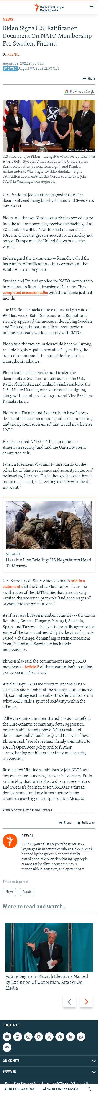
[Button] (89, 79)
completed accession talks (25, 293)
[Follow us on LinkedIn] (70, 1037)
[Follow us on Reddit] (17, 1037)
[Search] (89, 1089)
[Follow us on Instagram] (28, 1037)
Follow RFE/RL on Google (59, 1089)
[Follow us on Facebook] (59, 1037)
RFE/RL (13, 54)
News (8, 20)
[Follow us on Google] (38, 1037)
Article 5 (31, 667)
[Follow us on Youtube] (7, 1037)
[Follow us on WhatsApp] (81, 1037)
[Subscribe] (7, 1047)
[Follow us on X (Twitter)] (49, 1037)
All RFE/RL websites (19, 1089)
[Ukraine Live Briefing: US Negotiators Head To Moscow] (49, 525)
